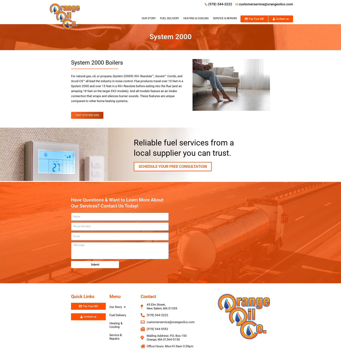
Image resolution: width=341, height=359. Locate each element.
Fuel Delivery (169, 18)
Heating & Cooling (196, 18)
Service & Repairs (225, 18)
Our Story (149, 18)
